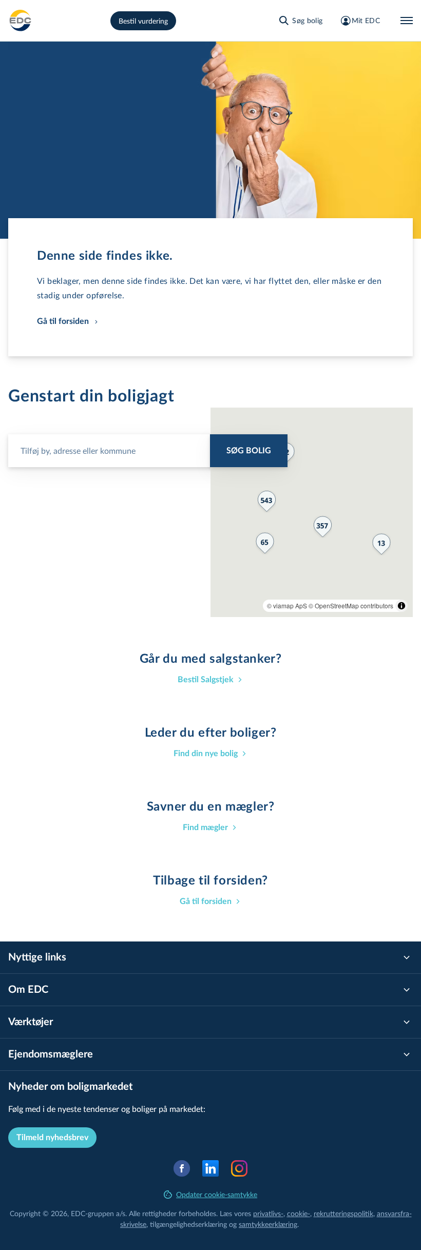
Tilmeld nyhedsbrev (52, 1137)
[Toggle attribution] (401, 606)
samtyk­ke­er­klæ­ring (268, 1224)
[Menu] (406, 20)
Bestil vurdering (143, 20)
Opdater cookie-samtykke (216, 1194)
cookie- (298, 1213)
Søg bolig (248, 451)
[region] (311, 512)
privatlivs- (268, 1213)
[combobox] (148, 446)
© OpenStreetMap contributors (351, 605)
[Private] (20, 20)
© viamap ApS (287, 605)
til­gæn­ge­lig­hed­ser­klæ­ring (188, 1224)
